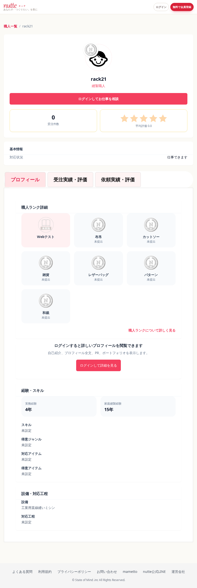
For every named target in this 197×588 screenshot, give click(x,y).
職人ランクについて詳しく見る (152, 330)
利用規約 (45, 571)
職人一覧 (10, 26)
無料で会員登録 (182, 7)
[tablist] (98, 179)
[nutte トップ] (14, 5)
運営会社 (178, 571)
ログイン (161, 7)
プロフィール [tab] (25, 179)
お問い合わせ (107, 571)
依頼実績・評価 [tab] (118, 179)
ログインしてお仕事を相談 (98, 98)
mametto (130, 571)
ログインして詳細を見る (98, 365)
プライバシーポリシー (74, 571)
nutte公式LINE (154, 571)
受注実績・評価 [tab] (70, 179)
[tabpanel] (98, 365)
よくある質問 (22, 571)
